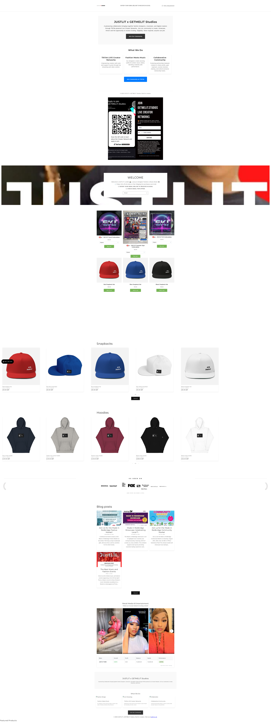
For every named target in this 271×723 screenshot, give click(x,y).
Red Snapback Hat (7, 386)
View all (135, 398)
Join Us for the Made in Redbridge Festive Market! (109, 530)
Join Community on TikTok (135, 79)
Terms (153, 153)
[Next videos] (171, 631)
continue (149, 138)
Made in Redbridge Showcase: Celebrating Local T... (135, 530)
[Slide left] (132, 394)
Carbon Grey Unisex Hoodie (53, 455)
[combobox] (140, 132)
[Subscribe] (146, 193)
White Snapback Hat (186, 386)
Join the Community (135, 712)
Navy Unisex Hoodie (7, 455)
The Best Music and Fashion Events (109, 570)
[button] (168, 5)
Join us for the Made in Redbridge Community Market (162, 530)
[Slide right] (138, 394)
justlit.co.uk (154, 717)
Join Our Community (135, 36)
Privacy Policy (146, 153)
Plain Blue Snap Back (51, 386)
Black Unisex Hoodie (141, 455)
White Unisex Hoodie (186, 455)
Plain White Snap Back (142, 386)
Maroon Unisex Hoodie (97, 455)
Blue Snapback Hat (96, 386)
